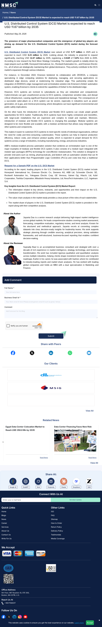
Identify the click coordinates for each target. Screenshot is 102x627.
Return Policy (56, 527)
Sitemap (54, 519)
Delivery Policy (57, 531)
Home (5, 12)
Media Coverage (58, 538)
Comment (8, 307)
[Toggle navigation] (99, 5)
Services (4, 527)
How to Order (56, 523)
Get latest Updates (76, 500)
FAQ (52, 515)
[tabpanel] (27, 442)
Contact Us (6, 535)
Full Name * (9, 288)
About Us (5, 531)
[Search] (95, 5)
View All (89, 410)
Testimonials (56, 535)
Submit (51, 336)
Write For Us (6, 538)
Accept (90, 623)
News (13, 12)
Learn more (79, 623)
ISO (52, 511)
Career (4, 523)
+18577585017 (10, 603)
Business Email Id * (12, 297)
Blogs (3, 515)
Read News (44, 457)
